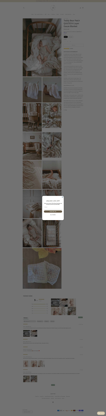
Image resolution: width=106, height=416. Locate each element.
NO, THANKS (53, 214)
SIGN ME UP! (53, 211)
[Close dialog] (62, 197)
